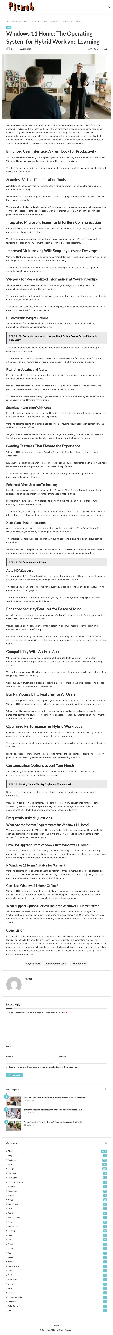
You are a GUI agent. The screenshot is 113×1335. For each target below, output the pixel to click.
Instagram (12, 1178)
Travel (11, 1195)
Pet (9, 1240)
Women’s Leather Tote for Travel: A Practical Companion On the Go (53, 1122)
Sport (10, 1213)
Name (9, 1046)
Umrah (11, 1284)
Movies (11, 1257)
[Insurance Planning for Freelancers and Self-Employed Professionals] (13, 1113)
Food (10, 1222)
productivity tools (56, 963)
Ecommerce (13, 1302)
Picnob (11, 1151)
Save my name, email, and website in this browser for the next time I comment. (43, 1067)
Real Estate (13, 1204)
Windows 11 (79, 963)
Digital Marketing (15, 1297)
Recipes (11, 1310)
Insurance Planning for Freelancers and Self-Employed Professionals (53, 1109)
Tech (10, 1164)
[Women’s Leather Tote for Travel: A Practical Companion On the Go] (13, 1126)
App (9, 1253)
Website (62, 1056)
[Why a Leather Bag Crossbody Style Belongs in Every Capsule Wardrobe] (13, 1101)
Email (9, 1056)
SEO (10, 1235)
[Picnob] (21, 7)
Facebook (12, 1279)
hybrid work (34, 963)
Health (11, 1169)
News (10, 1200)
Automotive (13, 1226)
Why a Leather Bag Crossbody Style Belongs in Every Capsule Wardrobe (54, 1097)
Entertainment (14, 1217)
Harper (28, 978)
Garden (11, 1293)
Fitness (11, 1271)
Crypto (11, 1244)
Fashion (11, 1186)
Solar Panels (13, 1306)
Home (11, 21)
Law (10, 1209)
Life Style (12, 1173)
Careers (11, 1248)
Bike (10, 1288)
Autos (10, 1262)
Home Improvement (17, 1182)
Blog (17, 21)
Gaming (11, 1231)
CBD (10, 1275)
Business (12, 1160)
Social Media (13, 1266)
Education (12, 1191)
